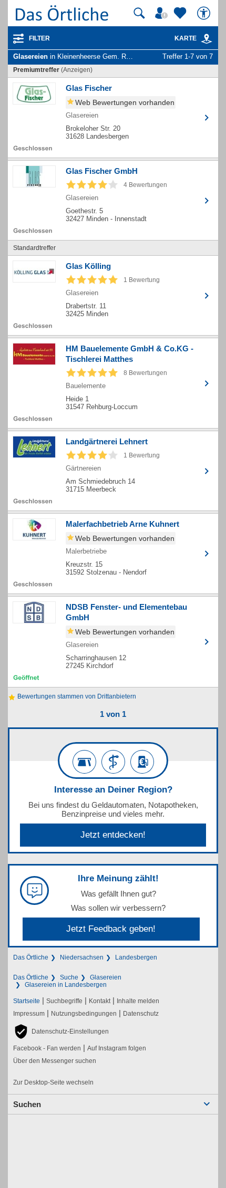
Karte (185, 38)
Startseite (26, 1001)
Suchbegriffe (64, 1001)
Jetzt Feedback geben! (111, 929)
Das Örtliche (30, 957)
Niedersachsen (82, 957)
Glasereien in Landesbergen (66, 984)
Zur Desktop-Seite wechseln (53, 1082)
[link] (206, 39)
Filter (39, 38)
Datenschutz (141, 1013)
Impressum (29, 1013)
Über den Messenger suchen (54, 1061)
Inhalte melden (138, 1001)
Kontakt (99, 1001)
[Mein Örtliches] (163, 13)
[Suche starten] (139, 13)
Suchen (27, 1104)
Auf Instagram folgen (116, 1048)
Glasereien (105, 977)
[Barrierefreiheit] (205, 13)
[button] (61, 1031)
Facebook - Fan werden (47, 1048)
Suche (69, 977)
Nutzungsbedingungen (84, 1013)
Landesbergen (136, 957)
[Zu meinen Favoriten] (181, 13)
